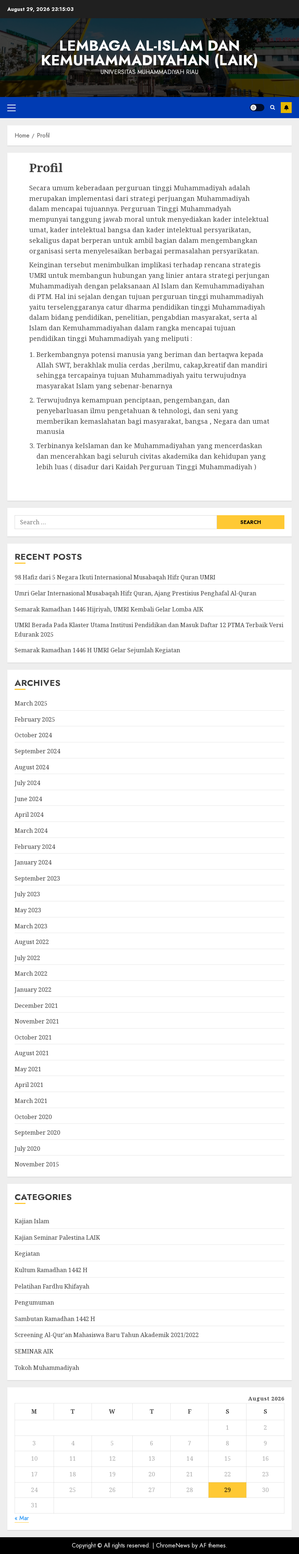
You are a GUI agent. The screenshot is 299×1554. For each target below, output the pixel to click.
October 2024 (33, 735)
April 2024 (29, 815)
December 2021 (36, 1006)
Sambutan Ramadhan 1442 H (55, 1319)
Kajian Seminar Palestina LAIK (57, 1238)
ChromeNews (173, 1545)
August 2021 (32, 1053)
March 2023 (31, 926)
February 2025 (35, 719)
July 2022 (27, 958)
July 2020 (27, 1149)
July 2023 (27, 894)
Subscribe (286, 107)
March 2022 (31, 974)
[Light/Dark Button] (257, 107)
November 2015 (37, 1164)
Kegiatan (27, 1254)
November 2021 (37, 1021)
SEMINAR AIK (34, 1351)
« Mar (22, 1518)
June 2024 (28, 799)
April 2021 (29, 1085)
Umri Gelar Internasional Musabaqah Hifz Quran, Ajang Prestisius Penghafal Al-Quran (135, 593)
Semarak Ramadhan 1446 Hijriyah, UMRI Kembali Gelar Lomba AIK (109, 609)
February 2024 (35, 847)
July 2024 (27, 783)
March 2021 (31, 1101)
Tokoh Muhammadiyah (47, 1368)
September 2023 (37, 878)
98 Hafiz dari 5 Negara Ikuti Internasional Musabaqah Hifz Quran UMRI (115, 577)
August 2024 (32, 767)
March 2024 (31, 831)
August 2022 (32, 942)
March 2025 (31, 703)
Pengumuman (34, 1302)
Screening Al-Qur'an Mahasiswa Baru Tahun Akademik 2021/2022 (107, 1335)
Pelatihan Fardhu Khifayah (52, 1286)
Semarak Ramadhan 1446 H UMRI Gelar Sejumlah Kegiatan (97, 650)
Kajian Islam (32, 1221)
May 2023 (28, 910)
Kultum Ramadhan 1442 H (51, 1270)
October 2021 (33, 1037)
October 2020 (33, 1117)
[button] (11, 107)
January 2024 (33, 862)
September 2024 (37, 751)
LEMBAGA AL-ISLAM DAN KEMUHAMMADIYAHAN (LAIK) (149, 53)
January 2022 (33, 990)
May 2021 (28, 1069)
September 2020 (37, 1132)
